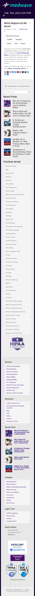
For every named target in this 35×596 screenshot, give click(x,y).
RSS (24, 10)
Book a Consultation (13, 492)
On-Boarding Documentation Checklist (15, 407)
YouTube (21, 10)
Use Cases (10, 495)
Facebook (11, 10)
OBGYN (7, 283)
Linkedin (16, 10)
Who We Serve (11, 484)
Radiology (8, 216)
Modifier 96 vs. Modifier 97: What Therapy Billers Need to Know (21, 142)
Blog (8, 410)
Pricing (9, 500)
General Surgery (10, 205)
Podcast (9, 418)
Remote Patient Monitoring (13, 308)
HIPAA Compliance (12, 513)
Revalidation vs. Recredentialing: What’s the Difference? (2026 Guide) (22, 153)
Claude (9, 43)
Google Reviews (12, 521)
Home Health (9, 184)
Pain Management (11, 187)
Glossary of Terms (12, 421)
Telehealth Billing (12, 379)
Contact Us (11, 534)
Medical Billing (11, 377)
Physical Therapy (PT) (12, 326)
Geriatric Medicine (11, 240)
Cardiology (8, 212)
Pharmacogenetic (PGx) (12, 251)
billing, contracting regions (17, 68)
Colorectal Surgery (11, 258)
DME (6, 169)
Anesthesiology (10, 223)
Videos (9, 416)
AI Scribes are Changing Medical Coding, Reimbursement (20, 123)
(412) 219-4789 (23, 13)
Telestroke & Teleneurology (13, 301)
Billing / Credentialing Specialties (16, 487)
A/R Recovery (11, 390)
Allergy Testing (9, 269)
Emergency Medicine (11, 201)
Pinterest (15, 537)
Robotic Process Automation (15, 385)
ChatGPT (9, 39)
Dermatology (9, 208)
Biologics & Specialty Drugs (13, 333)
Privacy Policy (11, 516)
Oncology (8, 272)
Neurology (8, 297)
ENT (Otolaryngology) (12, 230)
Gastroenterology (10, 244)
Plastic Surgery (10, 191)
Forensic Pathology (11, 279)
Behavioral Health (10, 166)
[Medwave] (17, 5)
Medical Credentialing (13, 366)
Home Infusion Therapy (12, 315)
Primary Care (9, 173)
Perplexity (19, 39)
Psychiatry (8, 180)
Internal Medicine (10, 290)
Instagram (13, 10)
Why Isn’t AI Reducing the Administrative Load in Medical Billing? (22, 104)
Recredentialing (11, 369)
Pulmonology (9, 248)
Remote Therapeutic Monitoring (15, 311)
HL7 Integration (11, 382)
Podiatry (7, 294)
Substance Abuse (10, 198)
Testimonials (10, 497)
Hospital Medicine (10, 233)
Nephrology (9, 287)
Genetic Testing (10, 237)
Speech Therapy (10, 319)
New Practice (11, 503)
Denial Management (13, 387)
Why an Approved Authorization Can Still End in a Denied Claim (22, 113)
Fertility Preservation (11, 262)
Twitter (19, 10)
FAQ (8, 413)
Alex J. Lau (24, 29)
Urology (7, 255)
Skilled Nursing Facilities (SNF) (14, 194)
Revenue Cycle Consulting (15, 393)
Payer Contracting (12, 371)
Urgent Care (9, 219)
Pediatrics (8, 177)
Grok (16, 43)
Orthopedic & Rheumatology (14, 226)
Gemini (23, 43)
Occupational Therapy (12, 329)
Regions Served (11, 489)
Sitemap (9, 518)
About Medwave (11, 481)
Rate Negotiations (12, 374)
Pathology (8, 276)
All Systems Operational (17, 579)
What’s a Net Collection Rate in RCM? (20, 132)
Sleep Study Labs (10, 322)
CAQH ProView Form (13, 403)
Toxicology (8, 265)
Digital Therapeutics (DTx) (13, 304)
